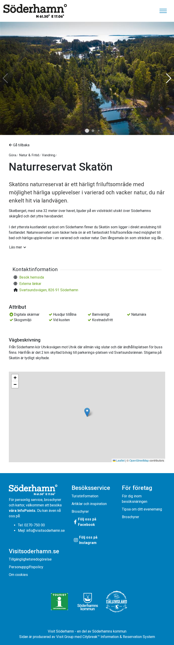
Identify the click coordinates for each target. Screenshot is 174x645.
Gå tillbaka (20, 145)
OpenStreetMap (139, 460)
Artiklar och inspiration (89, 504)
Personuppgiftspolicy (26, 567)
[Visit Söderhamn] (35, 11)
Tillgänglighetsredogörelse (30, 559)
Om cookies (18, 575)
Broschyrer (80, 511)
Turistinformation (85, 496)
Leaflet (120, 460)
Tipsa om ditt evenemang (142, 509)
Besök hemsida (31, 277)
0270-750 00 (34, 525)
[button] (87, 131)
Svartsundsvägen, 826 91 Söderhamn (48, 290)
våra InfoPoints (22, 510)
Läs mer (15, 247)
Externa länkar (30, 284)
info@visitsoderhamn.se (45, 530)
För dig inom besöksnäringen (134, 499)
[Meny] (163, 11)
